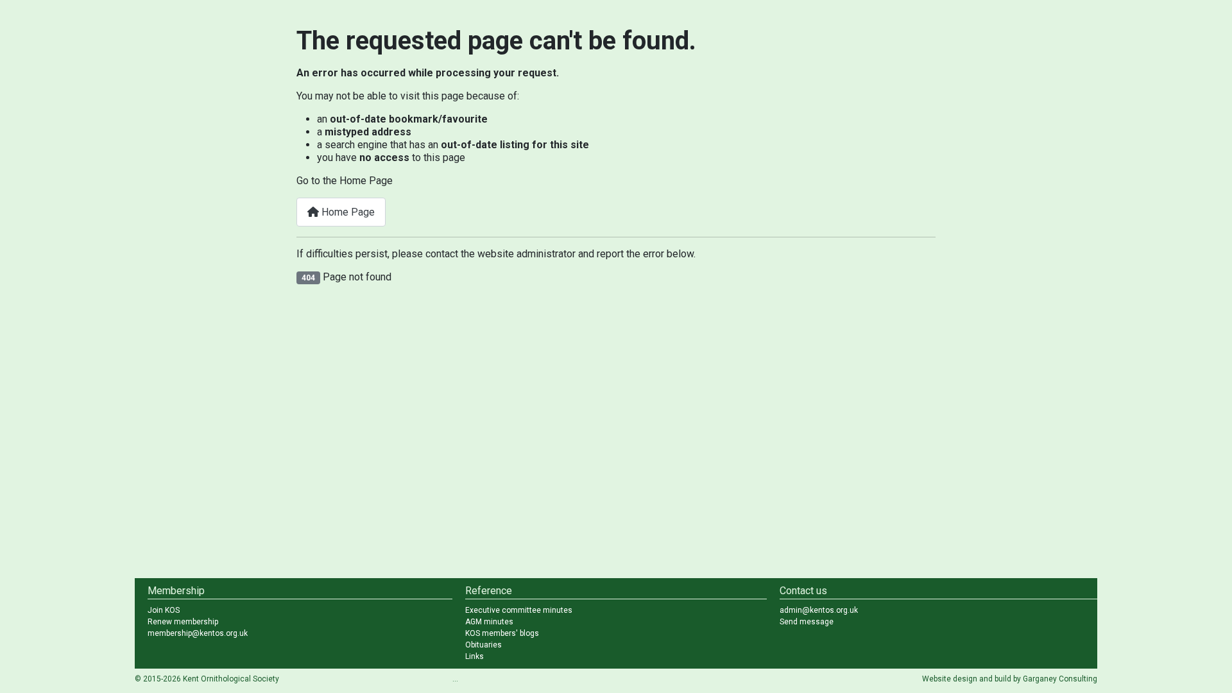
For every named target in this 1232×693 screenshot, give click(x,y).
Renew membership (183, 621)
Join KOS (164, 610)
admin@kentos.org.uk (819, 610)
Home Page (347, 212)
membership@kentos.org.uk (198, 633)
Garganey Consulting (1060, 678)
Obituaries (483, 644)
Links (474, 656)
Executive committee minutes (518, 610)
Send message (807, 621)
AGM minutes (489, 621)
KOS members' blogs (502, 633)
